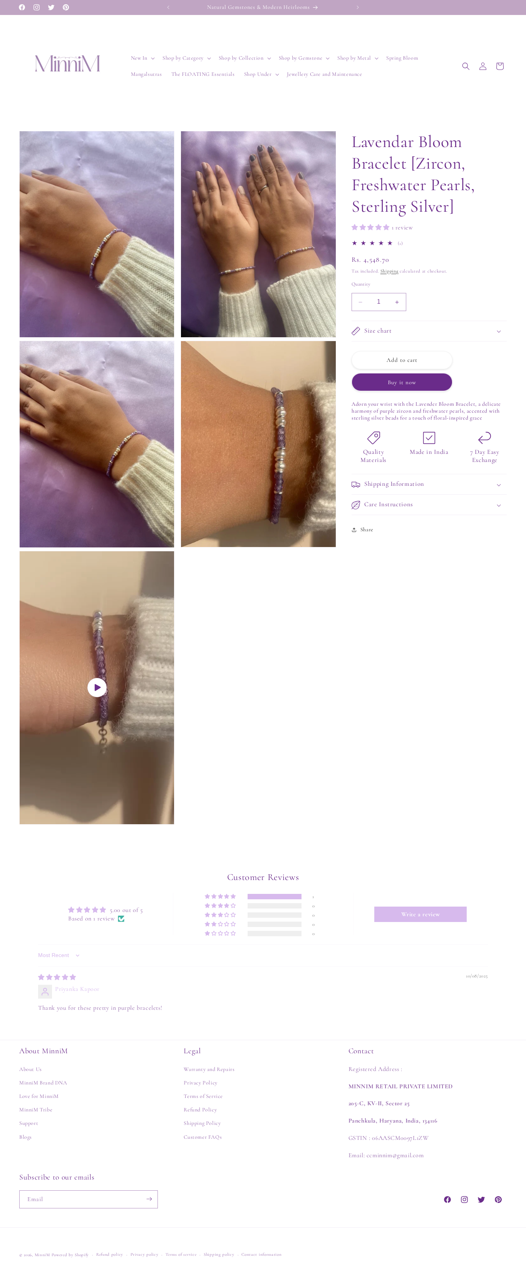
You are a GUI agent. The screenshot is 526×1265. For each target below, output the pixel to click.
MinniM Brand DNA (43, 1083)
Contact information (261, 1254)
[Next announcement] (357, 7)
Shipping (389, 271)
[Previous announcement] (168, 7)
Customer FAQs (203, 1137)
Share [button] (367, 529)
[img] (57, 977)
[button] (142, 58)
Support (28, 1123)
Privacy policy (145, 1254)
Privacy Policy (200, 1083)
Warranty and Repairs (209, 1069)
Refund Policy (200, 1110)
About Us (30, 1069)
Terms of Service (203, 1096)
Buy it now (402, 382)
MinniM (42, 1254)
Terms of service (181, 1254)
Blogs (25, 1137)
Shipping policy (219, 1254)
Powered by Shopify (70, 1254)
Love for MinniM (39, 1096)
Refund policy (109, 1254)
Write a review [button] (420, 914)
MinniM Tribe (35, 1110)
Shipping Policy (202, 1123)
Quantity (361, 284)
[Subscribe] (149, 1199)
